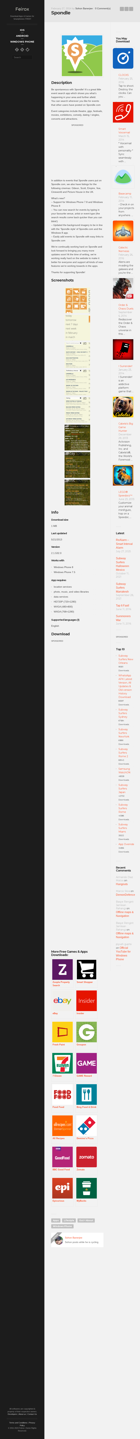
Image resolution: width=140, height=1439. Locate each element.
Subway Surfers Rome (123, 808)
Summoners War (123, 618)
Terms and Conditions (18, 1423)
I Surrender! (125, 366)
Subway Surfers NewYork (123, 733)
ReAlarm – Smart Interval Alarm (124, 543)
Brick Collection (131, 9)
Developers (12, 1414)
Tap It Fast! (122, 605)
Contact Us (32, 1414)
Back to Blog (126, 9)
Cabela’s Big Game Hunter (125, 427)
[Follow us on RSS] (22, 50)
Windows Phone (62, 1226)
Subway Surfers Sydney (123, 713)
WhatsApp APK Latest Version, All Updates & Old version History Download (125, 686)
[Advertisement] (80, 151)
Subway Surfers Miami (123, 828)
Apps (56, 1220)
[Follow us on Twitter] (27, 50)
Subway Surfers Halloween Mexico (122, 564)
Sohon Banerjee (84, 8)
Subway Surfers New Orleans (125, 659)
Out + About (86, 1220)
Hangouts (122, 884)
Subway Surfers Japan (123, 788)
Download (60, 634)
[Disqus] (77, 1299)
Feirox (22, 9)
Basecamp (124, 193)
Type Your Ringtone (122, 9)
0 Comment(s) (103, 8)
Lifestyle (69, 1220)
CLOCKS (123, 75)
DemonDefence (125, 894)
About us (22, 1414)
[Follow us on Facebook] (17, 50)
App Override (126, 844)
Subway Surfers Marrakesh (122, 587)
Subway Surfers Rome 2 (123, 753)
